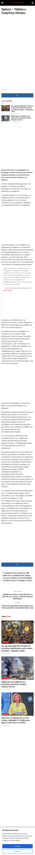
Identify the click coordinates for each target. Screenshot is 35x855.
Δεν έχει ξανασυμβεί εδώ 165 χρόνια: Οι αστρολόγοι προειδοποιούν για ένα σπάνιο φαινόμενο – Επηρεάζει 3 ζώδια (16, 648)
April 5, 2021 (7, 290)
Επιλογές (17, 851)
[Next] (19, 126)
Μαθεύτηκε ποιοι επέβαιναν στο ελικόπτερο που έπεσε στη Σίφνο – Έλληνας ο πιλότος (21, 118)
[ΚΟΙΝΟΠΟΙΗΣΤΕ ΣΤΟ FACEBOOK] (17, 95)
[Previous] (15, 126)
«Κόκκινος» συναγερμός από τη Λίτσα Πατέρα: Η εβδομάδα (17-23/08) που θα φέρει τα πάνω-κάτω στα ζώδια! (15, 720)
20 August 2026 (16, 113)
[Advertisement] (17, 33)
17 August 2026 (16, 122)
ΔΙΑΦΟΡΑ (5, 642)
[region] (17, 841)
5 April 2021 (4, 89)
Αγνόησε (17, 846)
